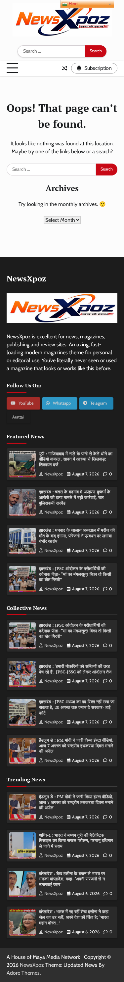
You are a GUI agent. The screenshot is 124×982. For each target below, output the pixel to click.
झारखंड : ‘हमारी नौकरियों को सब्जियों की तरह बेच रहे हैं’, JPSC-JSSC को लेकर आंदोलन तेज (75, 669)
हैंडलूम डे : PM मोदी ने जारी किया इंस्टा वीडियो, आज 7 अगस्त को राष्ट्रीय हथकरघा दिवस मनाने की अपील (76, 745)
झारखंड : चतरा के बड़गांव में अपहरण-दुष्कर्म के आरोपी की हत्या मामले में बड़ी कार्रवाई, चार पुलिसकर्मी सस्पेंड (74, 497)
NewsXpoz (53, 473)
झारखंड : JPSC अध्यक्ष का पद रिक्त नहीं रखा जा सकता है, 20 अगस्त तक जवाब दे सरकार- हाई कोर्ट (76, 707)
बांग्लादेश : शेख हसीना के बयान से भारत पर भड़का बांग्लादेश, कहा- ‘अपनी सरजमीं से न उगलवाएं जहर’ (72, 879)
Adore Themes (23, 973)
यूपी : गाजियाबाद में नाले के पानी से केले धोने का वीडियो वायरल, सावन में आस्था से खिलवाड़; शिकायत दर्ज (75, 459)
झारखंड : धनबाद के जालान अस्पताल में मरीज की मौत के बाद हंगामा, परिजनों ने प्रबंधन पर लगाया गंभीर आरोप (77, 535)
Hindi (72, 3)
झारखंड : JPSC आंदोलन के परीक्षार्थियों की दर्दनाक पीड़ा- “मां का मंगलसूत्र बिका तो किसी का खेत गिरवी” (75, 574)
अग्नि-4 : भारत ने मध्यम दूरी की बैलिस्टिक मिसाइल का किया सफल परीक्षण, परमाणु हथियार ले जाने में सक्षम (76, 840)
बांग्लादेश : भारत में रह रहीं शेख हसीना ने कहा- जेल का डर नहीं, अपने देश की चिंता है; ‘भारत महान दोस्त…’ (74, 917)
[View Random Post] (64, 68)
